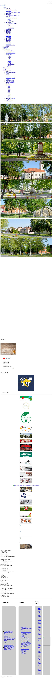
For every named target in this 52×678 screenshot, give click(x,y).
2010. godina (39, 616)
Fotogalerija (10, 123)
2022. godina (39, 659)
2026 (39, 673)
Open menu (3, 5)
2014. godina (39, 630)
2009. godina (39, 612)
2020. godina (39, 652)
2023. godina (39, 663)
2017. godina (39, 641)
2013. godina (39, 627)
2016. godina (39, 637)
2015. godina (39, 634)
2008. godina (39, 609)
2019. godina (39, 648)
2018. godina (39, 645)
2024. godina (39, 666)
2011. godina (39, 619)
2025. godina (39, 670)
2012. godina (39, 623)
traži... (2, 4)
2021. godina (39, 655)
